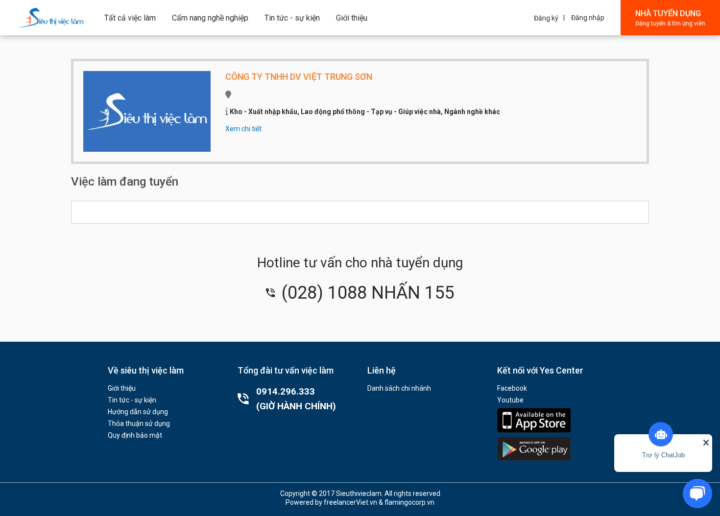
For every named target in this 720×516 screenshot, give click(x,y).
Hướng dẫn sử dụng (138, 412)
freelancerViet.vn (350, 502)
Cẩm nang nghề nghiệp (210, 18)
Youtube (510, 400)
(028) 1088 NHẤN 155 (365, 292)
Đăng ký (546, 18)
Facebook (512, 388)
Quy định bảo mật (135, 435)
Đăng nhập (587, 18)
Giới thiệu (351, 18)
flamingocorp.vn (409, 502)
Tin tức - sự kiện (292, 18)
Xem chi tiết (243, 129)
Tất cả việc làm (130, 18)
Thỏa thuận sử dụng (139, 423)
